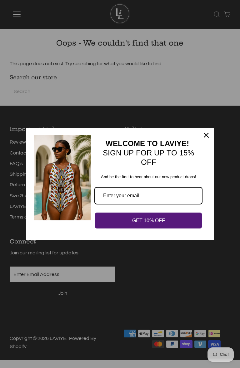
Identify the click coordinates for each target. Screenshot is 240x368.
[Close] (206, 135)
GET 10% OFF (148, 220)
